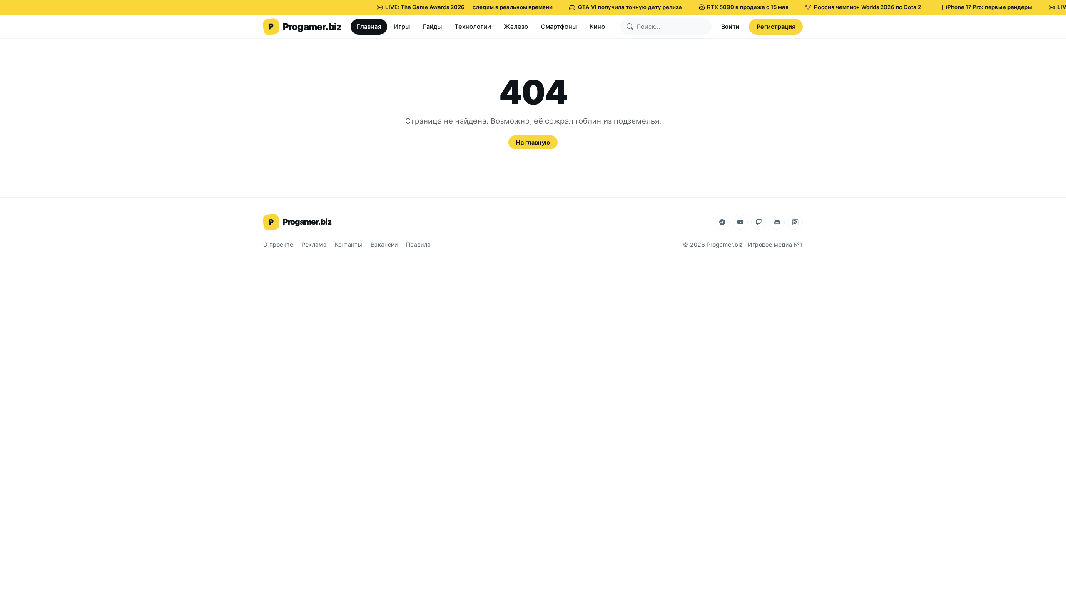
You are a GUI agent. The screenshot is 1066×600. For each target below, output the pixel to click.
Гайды (432, 26)
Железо (516, 26)
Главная (368, 26)
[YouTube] (740, 222)
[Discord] (777, 222)
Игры (402, 26)
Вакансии (384, 244)
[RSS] (795, 222)
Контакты (348, 244)
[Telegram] (722, 222)
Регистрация (776, 26)
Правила (418, 244)
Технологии (473, 26)
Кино (597, 26)
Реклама (313, 244)
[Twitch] (758, 222)
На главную (533, 142)
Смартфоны (559, 26)
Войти (730, 26)
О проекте (278, 244)
